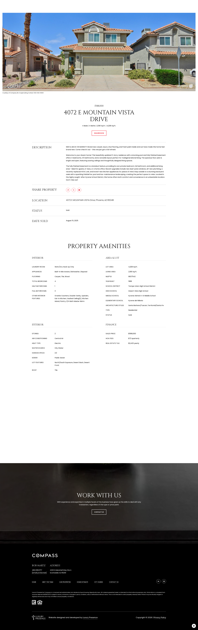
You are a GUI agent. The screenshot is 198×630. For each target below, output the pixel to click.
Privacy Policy (160, 617)
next (15, 86)
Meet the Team (47, 582)
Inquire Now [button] (99, 133)
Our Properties (65, 582)
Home (34, 582)
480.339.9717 (37, 570)
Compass (47, 592)
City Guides (98, 582)
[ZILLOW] (164, 581)
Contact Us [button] (99, 512)
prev (10, 86)
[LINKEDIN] (158, 581)
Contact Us (113, 582)
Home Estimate (82, 582)
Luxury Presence (90, 617)
